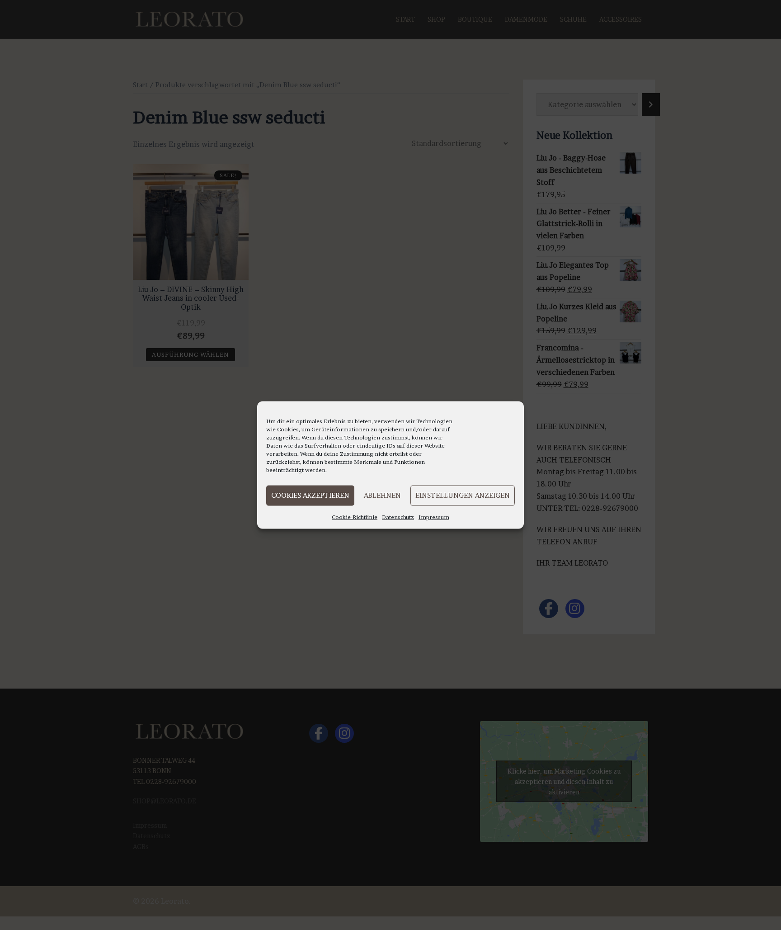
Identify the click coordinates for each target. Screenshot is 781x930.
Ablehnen (382, 495)
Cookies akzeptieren (310, 495)
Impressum (434, 516)
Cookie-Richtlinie (354, 516)
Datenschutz (398, 516)
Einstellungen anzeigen (462, 495)
